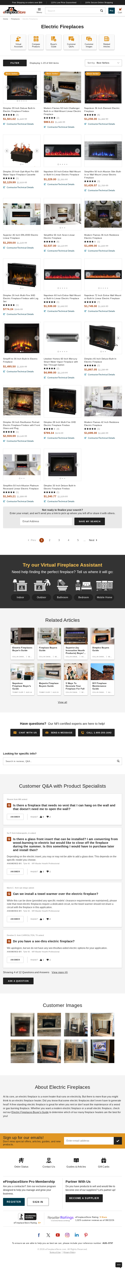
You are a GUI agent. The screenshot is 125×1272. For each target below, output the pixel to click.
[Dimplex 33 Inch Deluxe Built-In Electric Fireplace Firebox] (62, 465)
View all (62, 702)
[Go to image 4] (64, 164)
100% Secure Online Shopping (99, 3)
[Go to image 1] (17, 101)
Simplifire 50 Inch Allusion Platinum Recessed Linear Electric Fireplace (21, 487)
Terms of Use (55, 1252)
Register (14, 1202)
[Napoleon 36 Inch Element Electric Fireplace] (103, 87)
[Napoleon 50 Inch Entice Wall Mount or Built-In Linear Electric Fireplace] (62, 151)
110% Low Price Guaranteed (64, 3)
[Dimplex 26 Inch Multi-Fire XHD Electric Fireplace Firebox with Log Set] (22, 275)
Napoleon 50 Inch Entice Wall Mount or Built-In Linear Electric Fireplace (62, 173)
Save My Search (89, 521)
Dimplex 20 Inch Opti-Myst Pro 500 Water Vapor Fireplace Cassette (21, 173)
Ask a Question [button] (18, 981)
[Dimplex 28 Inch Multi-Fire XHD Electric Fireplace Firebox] (62, 401)
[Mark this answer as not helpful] (47, 817)
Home (5, 19)
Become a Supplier (84, 1198)
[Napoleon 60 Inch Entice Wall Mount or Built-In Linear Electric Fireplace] (62, 275)
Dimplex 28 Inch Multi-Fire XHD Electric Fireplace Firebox (60, 423)
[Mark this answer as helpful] (41, 817)
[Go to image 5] (66, 164)
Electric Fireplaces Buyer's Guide (30, 1112)
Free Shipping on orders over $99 (27, 3)
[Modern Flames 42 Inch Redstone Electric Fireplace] (103, 401)
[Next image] (36, 87)
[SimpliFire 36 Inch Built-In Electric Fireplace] (22, 338)
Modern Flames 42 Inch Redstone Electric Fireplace (101, 423)
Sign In (38, 1202)
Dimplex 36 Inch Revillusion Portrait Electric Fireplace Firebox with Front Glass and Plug (21, 425)
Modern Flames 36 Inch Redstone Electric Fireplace (101, 236)
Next (91, 540)
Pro (111, 10)
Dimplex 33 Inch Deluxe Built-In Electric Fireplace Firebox (60, 487)
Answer (15, 817)
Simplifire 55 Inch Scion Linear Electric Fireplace (59, 236)
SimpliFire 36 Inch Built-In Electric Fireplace (20, 360)
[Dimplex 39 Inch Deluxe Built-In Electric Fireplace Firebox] (22, 87)
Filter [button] (15, 63)
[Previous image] (6, 87)
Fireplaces (15, 19)
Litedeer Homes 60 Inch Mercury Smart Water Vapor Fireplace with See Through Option (61, 361)
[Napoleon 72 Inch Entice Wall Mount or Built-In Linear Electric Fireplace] (103, 275)
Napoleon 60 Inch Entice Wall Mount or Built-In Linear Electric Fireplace (62, 297)
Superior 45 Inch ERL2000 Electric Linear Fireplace (20, 236)
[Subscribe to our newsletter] (118, 1141)
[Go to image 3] (62, 164)
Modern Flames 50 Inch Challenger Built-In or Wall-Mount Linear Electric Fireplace (62, 111)
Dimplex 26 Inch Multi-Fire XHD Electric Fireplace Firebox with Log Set (20, 298)
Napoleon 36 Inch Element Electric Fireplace (102, 109)
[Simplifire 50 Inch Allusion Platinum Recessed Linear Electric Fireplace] (22, 465)
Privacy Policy (69, 1252)
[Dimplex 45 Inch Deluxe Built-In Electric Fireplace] (103, 338)
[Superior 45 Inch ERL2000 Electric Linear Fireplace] (22, 214)
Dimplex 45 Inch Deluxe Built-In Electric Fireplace (100, 360)
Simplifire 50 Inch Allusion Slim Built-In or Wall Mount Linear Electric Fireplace (102, 174)
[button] (59, 732)
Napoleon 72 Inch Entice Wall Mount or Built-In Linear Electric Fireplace (102, 297)
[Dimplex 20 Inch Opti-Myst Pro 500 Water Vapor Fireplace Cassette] (22, 151)
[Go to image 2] (22, 164)
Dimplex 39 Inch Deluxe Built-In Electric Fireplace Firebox (19, 109)
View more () (60, 972)
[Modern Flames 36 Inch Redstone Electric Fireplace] (103, 214)
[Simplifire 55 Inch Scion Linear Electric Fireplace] (62, 214)
